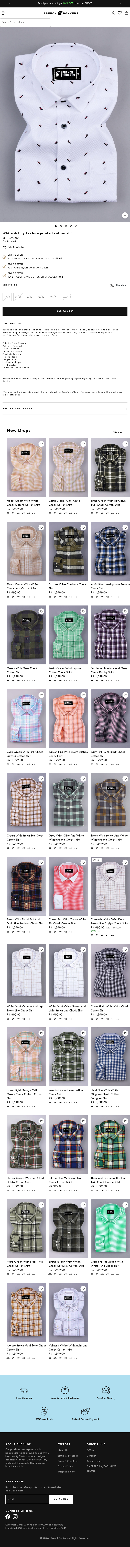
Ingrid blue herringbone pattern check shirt (110, 586)
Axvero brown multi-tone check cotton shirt (26, 1348)
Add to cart (65, 311)
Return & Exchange (68, 1456)
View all (118, 433)
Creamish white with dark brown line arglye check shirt (109, 921)
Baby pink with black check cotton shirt (108, 754)
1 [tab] (56, 226)
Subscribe (61, 1499)
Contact (91, 1456)
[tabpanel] (65, 124)
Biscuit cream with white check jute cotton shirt (23, 586)
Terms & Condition (68, 1461)
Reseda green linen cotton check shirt (66, 1092)
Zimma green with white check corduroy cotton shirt (66, 1264)
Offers (90, 1451)
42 (23, 513)
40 (18, 513)
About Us (63, 1451)
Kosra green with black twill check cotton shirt (25, 1264)
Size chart (121, 285)
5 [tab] (76, 226)
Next (121, 129)
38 (8, 513)
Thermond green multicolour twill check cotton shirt (108, 1180)
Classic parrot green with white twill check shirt (107, 1264)
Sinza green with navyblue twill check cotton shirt (108, 503)
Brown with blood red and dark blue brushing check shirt (25, 921)
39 (13, 513)
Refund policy (94, 1461)
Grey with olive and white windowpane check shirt (66, 838)
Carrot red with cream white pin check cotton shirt (67, 921)
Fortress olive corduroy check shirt (67, 586)
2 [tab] (61, 226)
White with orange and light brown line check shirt (25, 1009)
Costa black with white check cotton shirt (110, 1009)
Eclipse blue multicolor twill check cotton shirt (65, 1180)
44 (28, 513)
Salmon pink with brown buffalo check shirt (68, 754)
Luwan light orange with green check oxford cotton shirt (24, 1094)
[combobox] (25, 22)
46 (33, 513)
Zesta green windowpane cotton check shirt (65, 670)
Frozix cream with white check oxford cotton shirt (23, 503)
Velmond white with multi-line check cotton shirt (68, 1348)
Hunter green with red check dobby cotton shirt (26, 1180)
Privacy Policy (65, 1467)
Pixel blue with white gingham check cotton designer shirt (105, 1094)
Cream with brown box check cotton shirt (25, 838)
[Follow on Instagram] (15, 1516)
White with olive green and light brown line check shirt (67, 1009)
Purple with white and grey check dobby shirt (109, 670)
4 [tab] (71, 226)
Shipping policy (66, 1472)
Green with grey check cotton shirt (22, 670)
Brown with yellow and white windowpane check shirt (109, 838)
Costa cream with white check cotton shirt (64, 503)
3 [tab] (66, 226)
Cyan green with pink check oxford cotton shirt (25, 754)
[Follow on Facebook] (7, 1516)
